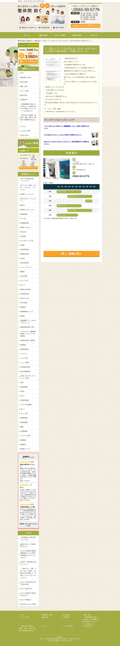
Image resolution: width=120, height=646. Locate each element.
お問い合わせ (24, 135)
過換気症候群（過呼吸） (28, 340)
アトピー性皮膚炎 (26, 404)
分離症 (22, 245)
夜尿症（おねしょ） (26, 227)
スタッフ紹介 (24, 91)
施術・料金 (23, 86)
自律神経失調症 (25, 367)
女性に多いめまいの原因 (28, 604)
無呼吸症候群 (24, 254)
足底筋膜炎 (23, 431)
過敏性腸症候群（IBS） (27, 327)
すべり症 (23, 218)
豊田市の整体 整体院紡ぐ (25, 40)
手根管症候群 (24, 249)
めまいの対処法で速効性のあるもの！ (28, 594)
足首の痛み (23, 276)
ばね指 (22, 258)
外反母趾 (23, 236)
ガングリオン (24, 280)
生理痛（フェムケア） (27, 194)
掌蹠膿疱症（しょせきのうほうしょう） (28, 321)
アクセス (23, 126)
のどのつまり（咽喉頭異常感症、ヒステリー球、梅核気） (28, 334)
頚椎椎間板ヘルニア (26, 311)
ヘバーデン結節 (25, 435)
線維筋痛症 (23, 214)
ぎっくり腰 (23, 413)
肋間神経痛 (23, 418)
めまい (22, 396)
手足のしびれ (24, 298)
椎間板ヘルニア (25, 449)
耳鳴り (22, 391)
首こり (22, 285)
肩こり (22, 409)
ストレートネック (26, 267)
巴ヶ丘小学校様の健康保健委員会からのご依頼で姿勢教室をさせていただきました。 (28, 554)
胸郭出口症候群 (25, 289)
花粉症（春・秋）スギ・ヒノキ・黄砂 (28, 377)
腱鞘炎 (22, 271)
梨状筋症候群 (24, 294)
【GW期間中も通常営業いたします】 (27, 538)
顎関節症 (23, 444)
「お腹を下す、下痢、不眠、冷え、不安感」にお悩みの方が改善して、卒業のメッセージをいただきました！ (28, 573)
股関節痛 (23, 440)
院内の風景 (23, 82)
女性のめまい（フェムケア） (28, 200)
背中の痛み (23, 302)
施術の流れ (23, 95)
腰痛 (21, 427)
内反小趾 (23, 232)
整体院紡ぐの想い (26, 77)
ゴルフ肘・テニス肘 (26, 240)
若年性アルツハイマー (27, 209)
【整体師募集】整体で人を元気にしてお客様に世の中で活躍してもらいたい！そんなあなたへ (28, 107)
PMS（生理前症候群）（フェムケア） (27, 180)
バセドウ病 (23, 358)
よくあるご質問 (25, 131)
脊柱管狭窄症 (24, 263)
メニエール (23, 353)
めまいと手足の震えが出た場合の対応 (28, 583)
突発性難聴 (23, 387)
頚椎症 (22, 316)
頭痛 (21, 382)
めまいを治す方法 (26, 588)
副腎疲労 (23, 345)
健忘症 (22, 205)
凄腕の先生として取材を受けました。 (28, 545)
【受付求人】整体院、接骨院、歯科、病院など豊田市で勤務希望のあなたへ (28, 118)
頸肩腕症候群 (24, 223)
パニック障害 (24, 362)
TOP (21, 73)
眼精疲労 (23, 307)
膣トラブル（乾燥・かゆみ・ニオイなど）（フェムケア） (28, 187)
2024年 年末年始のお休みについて (28, 563)
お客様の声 (37, 40)
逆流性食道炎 (24, 400)
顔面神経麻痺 (24, 349)
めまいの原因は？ (26, 599)
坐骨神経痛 (23, 422)
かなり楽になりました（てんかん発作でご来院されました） (63, 135)
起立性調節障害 (25, 371)
